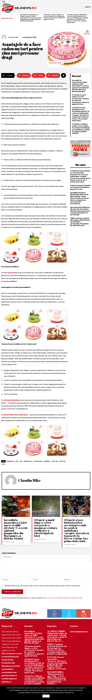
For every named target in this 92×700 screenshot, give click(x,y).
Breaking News (55, 63)
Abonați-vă (83, 610)
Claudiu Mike (13, 37)
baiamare (10, 461)
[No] (89, 692)
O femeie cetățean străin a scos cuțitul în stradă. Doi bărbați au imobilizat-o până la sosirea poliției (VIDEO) (81, 129)
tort (3, 464)
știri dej (62, 461)
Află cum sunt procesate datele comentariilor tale (63, 598)
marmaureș (38, 461)
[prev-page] (18, 16)
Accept (46, 696)
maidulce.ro (28, 461)
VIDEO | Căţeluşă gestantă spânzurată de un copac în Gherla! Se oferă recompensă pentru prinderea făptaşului (57, 649)
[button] (87, 7)
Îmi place (54, 610)
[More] (63, 75)
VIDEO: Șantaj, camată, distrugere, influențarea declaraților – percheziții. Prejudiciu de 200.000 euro (80, 222)
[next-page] (89, 16)
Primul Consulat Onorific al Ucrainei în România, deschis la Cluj (80, 187)
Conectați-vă (69, 610)
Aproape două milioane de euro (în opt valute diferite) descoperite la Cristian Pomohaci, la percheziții (80, 211)
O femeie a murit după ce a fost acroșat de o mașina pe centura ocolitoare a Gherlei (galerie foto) (54, 16)
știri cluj (55, 461)
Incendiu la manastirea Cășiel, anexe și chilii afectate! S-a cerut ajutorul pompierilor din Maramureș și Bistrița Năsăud (30, 17)
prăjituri (47, 461)
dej (21, 461)
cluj (16, 461)
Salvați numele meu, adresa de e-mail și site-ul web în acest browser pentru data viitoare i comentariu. (43, 586)
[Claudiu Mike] (4, 37)
